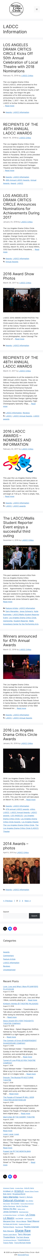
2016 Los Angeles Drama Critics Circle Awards (20, 734)
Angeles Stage (19, 1188)
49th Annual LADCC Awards (17, 180)
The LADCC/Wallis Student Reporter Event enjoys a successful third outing (18, 527)
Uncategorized (9, 970)
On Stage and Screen (10, 1224)
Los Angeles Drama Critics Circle (22, 618)
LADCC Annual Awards (22, 416)
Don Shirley (29, 1201)
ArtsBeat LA (8, 1191)
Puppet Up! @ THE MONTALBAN (17, 1151)
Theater (6, 831)
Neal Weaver (33, 1221)
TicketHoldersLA (24, 1240)
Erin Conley (15, 1203)
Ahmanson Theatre (8, 1188)
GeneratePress (23, 1255)
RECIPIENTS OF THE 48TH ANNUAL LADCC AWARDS (20, 361)
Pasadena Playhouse (24, 1224)
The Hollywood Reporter (9, 1240)
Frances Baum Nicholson (27, 1203)
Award (13, 183)
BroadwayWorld (19, 1194)
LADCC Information (21, 112)
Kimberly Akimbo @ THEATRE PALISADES (20, 1004)
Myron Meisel (21, 1221)
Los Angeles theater (30, 822)
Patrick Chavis (8, 1227)
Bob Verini (7, 1194)
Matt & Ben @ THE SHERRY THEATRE (19, 1117)
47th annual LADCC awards (17, 809)
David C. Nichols (26, 1197)
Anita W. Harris (29, 1188)
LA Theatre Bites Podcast (10, 1215)
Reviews (26, 413)
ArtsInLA (19, 1191)
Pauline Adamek (31, 1227)
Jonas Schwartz (26, 611)
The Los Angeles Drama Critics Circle (18, 825)
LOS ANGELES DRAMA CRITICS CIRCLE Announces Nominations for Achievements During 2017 (21, 206)
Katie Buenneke (23, 1212)
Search (6, 912)
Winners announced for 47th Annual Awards (20, 640)
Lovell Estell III (28, 1218)
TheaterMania (9, 1237)
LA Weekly (8, 1218)
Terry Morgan (24, 1234)
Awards (9, 112)
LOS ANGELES (16, 816)
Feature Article (12, 608)
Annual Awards (12, 262)
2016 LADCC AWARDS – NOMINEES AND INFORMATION (17, 438)
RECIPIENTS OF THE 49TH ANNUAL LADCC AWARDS (20, 128)
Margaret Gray (9, 1221)
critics (32, 809)
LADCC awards (19, 506)
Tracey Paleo (8, 1243)
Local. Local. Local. (11, 1134)
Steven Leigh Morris (10, 1234)
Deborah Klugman (14, 1200)
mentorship (8, 621)
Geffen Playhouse (9, 1206)
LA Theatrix (21, 1215)
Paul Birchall (19, 1227)
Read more (9, 106)
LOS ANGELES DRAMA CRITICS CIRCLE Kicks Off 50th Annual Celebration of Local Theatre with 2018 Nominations (20, 58)
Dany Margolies (12, 611)
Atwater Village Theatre (32, 1191)
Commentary (8, 956)
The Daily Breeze (22, 1237)
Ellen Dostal (6, 1203)
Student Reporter (21, 621)
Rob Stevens (8, 1231)
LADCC (20, 183)
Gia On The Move (22, 1206)
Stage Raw (23, 1230)
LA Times (30, 1214)
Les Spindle (19, 1218)
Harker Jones (21, 1209)
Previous (8, 901)
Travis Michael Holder (22, 1243)
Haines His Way (9, 1209)
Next (28, 901)
